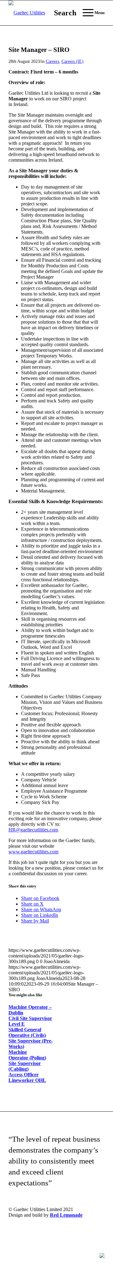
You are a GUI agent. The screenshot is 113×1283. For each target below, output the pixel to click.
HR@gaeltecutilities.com (33, 829)
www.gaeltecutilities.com (33, 851)
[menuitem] (62, 12)
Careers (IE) (72, 61)
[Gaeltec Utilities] (46, 12)
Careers (52, 61)
